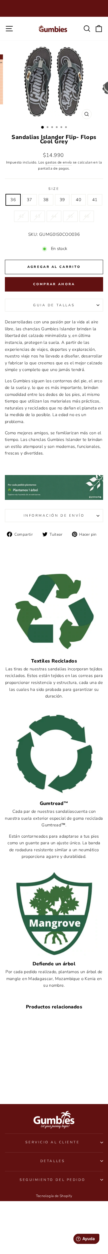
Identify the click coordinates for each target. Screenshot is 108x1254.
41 (95, 200)
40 (78, 200)
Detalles (52, 1161)
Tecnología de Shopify (54, 1196)
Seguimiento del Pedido (53, 1179)
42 (21, 216)
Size (53, 188)
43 (37, 216)
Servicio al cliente (52, 1142)
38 (46, 200)
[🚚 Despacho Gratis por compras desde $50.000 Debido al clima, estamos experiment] (54, 8)
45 (70, 216)
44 (54, 216)
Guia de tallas (54, 305)
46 (87, 216)
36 (13, 200)
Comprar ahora (54, 284)
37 (29, 200)
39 (62, 200)
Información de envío (54, 515)
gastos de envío (58, 162)
